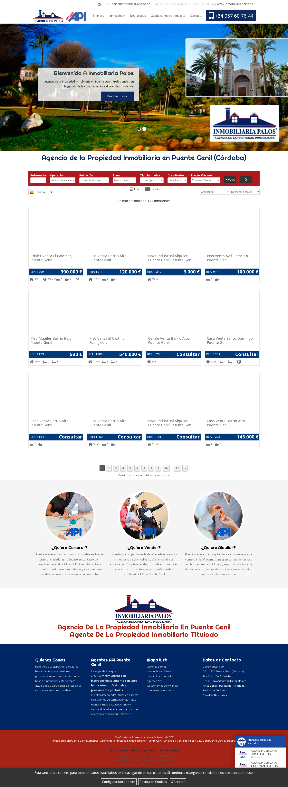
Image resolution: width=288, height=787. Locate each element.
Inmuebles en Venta (159, 671)
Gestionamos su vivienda (162, 685)
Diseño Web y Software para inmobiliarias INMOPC (144, 737)
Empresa (98, 15)
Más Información (117, 96)
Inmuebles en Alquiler (160, 676)
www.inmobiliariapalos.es (235, 4)
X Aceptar (178, 782)
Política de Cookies (153, 782)
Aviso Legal (210, 685)
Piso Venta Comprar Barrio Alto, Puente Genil (144, 756)
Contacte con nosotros (160, 690)
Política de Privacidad (232, 685)
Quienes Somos (157, 666)
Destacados (138, 15)
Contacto (196, 15)
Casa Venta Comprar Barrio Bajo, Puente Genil (144, 760)
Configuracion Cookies (118, 782)
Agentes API (154, 681)
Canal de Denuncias (215, 695)
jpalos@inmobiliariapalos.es (130, 4)
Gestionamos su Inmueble (168, 15)
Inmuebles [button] (116, 15)
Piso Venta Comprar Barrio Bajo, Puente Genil (144, 764)
